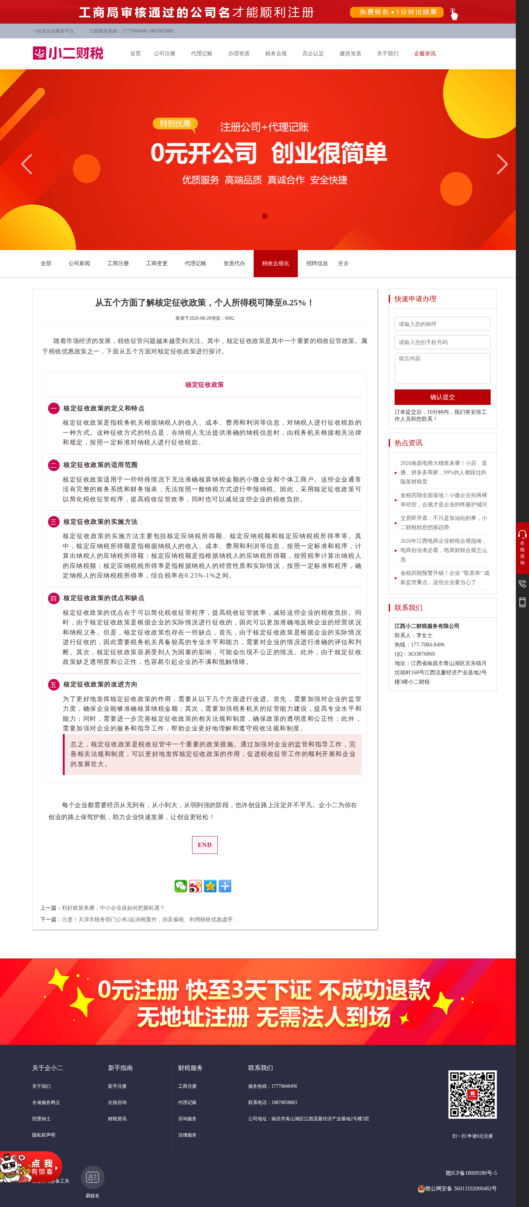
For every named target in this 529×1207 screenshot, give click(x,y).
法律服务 (187, 1135)
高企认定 (313, 54)
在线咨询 (117, 1102)
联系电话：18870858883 (272, 1102)
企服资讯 (425, 54)
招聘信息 (317, 263)
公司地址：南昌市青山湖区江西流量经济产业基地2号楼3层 (308, 1118)
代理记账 (202, 54)
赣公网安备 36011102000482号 (461, 1189)
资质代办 (234, 263)
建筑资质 (350, 54)
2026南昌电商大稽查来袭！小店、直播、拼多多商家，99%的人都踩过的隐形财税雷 (443, 472)
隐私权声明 (43, 1135)
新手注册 (117, 1086)
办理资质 (239, 54)
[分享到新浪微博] (195, 886)
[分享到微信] (181, 886)
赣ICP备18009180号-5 (471, 1173)
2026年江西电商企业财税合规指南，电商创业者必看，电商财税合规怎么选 (443, 550)
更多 (343, 263)
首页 (135, 54)
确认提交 (442, 397)
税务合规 (276, 54)
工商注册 (118, 263)
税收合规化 (275, 263)
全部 (46, 263)
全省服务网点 (46, 1102)
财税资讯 (117, 1118)
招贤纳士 (41, 1118)
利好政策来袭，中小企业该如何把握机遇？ (113, 908)
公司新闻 (79, 263)
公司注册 (164, 54)
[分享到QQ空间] (210, 886)
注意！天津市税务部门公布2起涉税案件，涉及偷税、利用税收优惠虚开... (149, 919)
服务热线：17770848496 (272, 1086)
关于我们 (387, 54)
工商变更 (157, 263)
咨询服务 (187, 1118)
